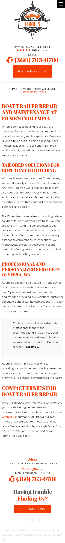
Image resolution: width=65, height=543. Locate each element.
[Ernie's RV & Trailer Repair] (32, 20)
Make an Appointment (32, 71)
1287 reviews (40, 50)
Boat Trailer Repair (34, 92)
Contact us (9, 417)
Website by (50, 529)
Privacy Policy (11, 530)
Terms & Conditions (29, 530)
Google (32, 519)
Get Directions (32, 509)
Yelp (39, 519)
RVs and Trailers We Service (38, 89)
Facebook (26, 519)
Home (13, 89)
